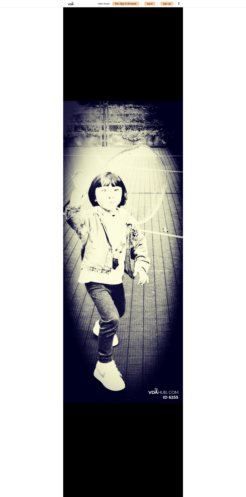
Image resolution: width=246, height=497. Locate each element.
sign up (167, 3)
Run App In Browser (126, 3)
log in (150, 3)
